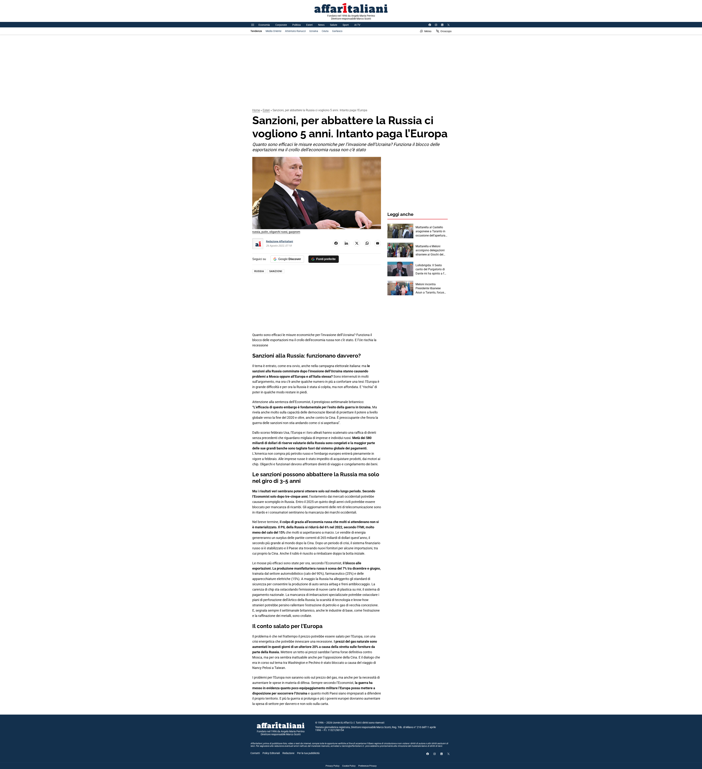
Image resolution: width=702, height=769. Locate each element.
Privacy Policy (332, 766)
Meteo (427, 31)
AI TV (357, 24)
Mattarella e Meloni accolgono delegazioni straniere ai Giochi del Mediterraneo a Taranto (431, 251)
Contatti (255, 753)
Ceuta (325, 31)
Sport (346, 24)
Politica (296, 24)
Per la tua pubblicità (308, 753)
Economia (264, 24)
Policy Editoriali (271, 753)
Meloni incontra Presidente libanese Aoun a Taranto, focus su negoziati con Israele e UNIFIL (431, 289)
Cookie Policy (349, 766)
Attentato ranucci (295, 31)
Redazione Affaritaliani (279, 241)
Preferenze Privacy (367, 766)
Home (256, 110)
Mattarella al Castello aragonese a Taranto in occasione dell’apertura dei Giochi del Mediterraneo (430, 232)
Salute (333, 24)
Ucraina (313, 31)
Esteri (309, 24)
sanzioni (275, 271)
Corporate (281, 24)
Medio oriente (273, 31)
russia (259, 271)
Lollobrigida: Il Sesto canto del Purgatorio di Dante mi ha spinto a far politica (431, 270)
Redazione (288, 753)
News (321, 24)
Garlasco (337, 31)
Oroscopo (446, 31)
